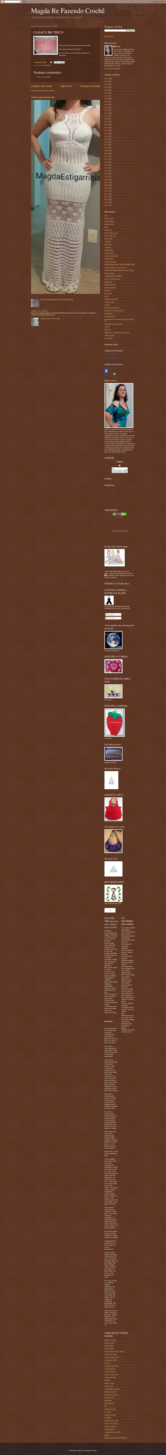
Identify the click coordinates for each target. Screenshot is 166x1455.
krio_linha (107, 1412)
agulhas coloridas (110, 1340)
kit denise (107, 290)
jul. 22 (106, 96)
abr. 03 (106, 101)
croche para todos (110, 1377)
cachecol (107, 241)
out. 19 (106, 84)
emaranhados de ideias (112, 1389)
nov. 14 (106, 159)
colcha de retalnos (110, 262)
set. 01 (106, 176)
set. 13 (106, 110)
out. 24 (106, 202)
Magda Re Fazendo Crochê (68, 10)
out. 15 (106, 107)
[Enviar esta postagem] (51, 62)
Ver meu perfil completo (112, 68)
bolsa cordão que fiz (111, 233)
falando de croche (110, 1392)
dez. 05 (106, 199)
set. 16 (106, 171)
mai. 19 (106, 99)
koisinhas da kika (110, 1409)
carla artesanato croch (111, 1357)
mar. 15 (106, 127)
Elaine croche (108, 1386)
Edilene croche (109, 1383)
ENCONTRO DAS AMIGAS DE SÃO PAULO (119, 270)
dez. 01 (106, 104)
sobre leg (107, 330)
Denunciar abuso (111, 344)
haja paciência (109, 1403)
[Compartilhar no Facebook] (61, 62)
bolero (106, 227)
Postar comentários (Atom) (46, 91)
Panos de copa (109, 302)
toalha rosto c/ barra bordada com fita (116, 333)
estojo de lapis (109, 273)
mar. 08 (106, 150)
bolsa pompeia (109, 1349)
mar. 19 (106, 148)
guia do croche (109, 1397)
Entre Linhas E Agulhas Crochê (113, 354)
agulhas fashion (109, 1343)
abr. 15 (106, 122)
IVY (105, 1406)
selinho (106, 327)
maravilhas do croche (111, 1421)
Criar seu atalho (108, 374)
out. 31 (106, 139)
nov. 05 (106, 162)
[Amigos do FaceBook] (114, 374)
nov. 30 (106, 136)
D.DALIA (107, 1380)
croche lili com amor (111, 1375)
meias (106, 296)
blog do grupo (108, 1346)
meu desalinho (109, 1429)
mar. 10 (106, 81)
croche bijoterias (109, 1369)
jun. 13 (106, 145)
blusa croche (108, 218)
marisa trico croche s (111, 1423)
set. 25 (106, 87)
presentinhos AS (109, 316)
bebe (106, 216)
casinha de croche (110, 1360)
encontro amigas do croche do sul (115, 267)
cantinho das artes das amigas (114, 1351)
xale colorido (108, 338)
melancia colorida (110, 1426)
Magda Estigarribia (109, 368)
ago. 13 (106, 113)
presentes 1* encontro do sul (113, 311)
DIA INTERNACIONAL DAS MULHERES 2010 (119, 264)
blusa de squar (109, 221)
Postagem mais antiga (90, 86)
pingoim (107, 1435)
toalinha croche (109, 335)
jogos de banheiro (110, 288)
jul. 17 (106, 116)
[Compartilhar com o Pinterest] (63, 62)
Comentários (111, 618)
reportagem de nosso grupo (113, 324)
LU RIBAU (107, 1418)
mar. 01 (106, 191)
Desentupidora (119, 517)
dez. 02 (106, 153)
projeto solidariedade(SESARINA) (115, 1438)
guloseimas (108, 1400)
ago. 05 (106, 185)
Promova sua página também (112, 358)
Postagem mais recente (41, 86)
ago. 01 (106, 205)
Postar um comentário (43, 77)
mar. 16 (106, 124)
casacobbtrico (46, 65)
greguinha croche (110, 285)
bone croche (108, 239)
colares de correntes (111, 256)
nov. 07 (106, 93)
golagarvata (108, 282)
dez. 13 (106, 130)
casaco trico (108, 244)
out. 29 (106, 165)
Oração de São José (111, 299)
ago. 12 (106, 182)
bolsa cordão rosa (110, 236)
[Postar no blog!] (57, 62)
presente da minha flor (111, 308)
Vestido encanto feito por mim (43, 97)
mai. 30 (106, 90)
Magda (118, 46)
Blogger (94, 1450)
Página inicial (66, 86)
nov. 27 (106, 156)
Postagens (111, 614)
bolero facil (108, 230)
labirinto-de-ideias (110, 1415)
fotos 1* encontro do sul (112, 279)
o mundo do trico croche (112, 1432)
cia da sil (107, 1363)
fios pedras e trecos (110, 1395)
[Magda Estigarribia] (106, 372)
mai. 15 (106, 78)
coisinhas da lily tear (111, 1366)
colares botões (109, 253)
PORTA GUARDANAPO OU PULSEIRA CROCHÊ (56, 300)
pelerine (107, 305)
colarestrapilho (109, 259)
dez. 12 (106, 133)
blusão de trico (109, 224)
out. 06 (106, 168)
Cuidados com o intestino (39, 311)
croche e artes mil (110, 1372)
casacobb (107, 247)
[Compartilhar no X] (59, 62)
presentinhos (108, 313)
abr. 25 (106, 119)
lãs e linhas (108, 293)
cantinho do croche (110, 1354)
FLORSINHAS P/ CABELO (113, 276)
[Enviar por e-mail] (55, 62)
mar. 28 (106, 188)
